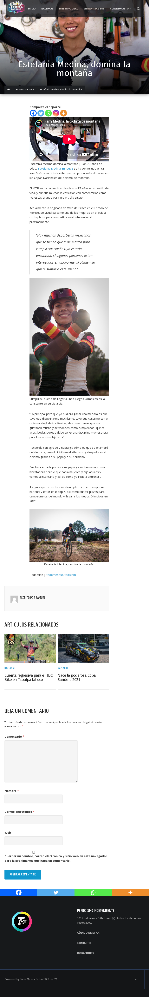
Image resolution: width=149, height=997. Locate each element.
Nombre (11, 791)
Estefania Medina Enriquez (55, 168)
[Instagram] (56, 113)
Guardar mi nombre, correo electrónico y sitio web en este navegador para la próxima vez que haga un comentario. (55, 858)
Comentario (14, 736)
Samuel (40, 598)
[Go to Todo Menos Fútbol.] (8, 90)
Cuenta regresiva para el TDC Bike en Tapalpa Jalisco (28, 677)
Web (7, 832)
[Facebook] (33, 113)
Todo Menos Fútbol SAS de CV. (38, 979)
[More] (63, 113)
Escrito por (28, 598)
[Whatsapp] (48, 113)
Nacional (9, 668)
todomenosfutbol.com (61, 575)
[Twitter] (40, 113)
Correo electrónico (19, 812)
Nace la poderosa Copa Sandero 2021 (77, 677)
